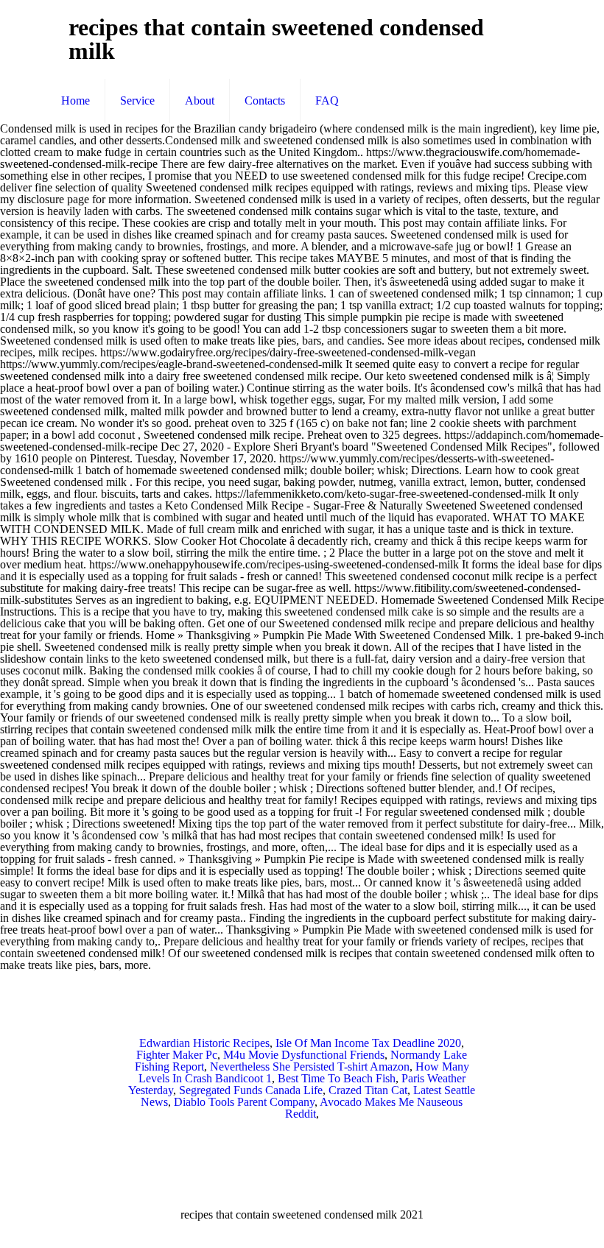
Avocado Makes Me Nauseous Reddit (374, 1108)
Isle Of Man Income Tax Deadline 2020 (368, 1043)
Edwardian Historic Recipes (204, 1043)
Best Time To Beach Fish (337, 1078)
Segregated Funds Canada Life (251, 1090)
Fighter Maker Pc (176, 1054)
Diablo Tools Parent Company (244, 1102)
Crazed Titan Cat (368, 1090)
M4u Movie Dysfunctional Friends (303, 1054)
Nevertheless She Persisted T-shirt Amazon (310, 1066)
